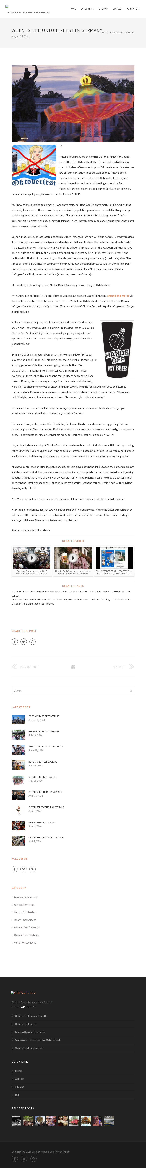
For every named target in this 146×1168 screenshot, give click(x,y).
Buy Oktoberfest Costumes (43, 761)
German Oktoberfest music (30, 1032)
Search (134, 8)
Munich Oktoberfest (25, 912)
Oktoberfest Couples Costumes (46, 807)
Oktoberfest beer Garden (42, 776)
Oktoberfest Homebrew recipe (45, 792)
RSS (17, 1095)
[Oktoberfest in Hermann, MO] (74, 1121)
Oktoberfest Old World (27, 927)
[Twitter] (23, 641)
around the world (118, 295)
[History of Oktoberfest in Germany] (16, 1121)
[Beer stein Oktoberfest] (63, 1121)
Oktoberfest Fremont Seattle (31, 1016)
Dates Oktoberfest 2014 (41, 822)
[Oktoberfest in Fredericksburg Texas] (97, 1121)
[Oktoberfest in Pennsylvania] (109, 1121)
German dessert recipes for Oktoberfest (37, 1040)
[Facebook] (15, 641)
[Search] (130, 690)
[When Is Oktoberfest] (86, 1121)
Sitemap (103, 8)
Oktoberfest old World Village (46, 837)
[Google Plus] (32, 641)
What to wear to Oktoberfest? (45, 746)
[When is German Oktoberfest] (51, 1121)
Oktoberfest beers (25, 1024)
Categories (87, 8)
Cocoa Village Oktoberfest (43, 716)
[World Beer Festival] (28, 6)
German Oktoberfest (122, 32)
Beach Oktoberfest (25, 920)
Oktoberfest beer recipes (29, 1048)
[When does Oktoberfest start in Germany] (40, 1121)
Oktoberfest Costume (26, 935)
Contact (118, 8)
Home (73, 8)
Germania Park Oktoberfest (43, 731)
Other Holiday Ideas (25, 942)
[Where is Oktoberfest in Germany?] (28, 1121)
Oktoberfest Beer (24, 904)
